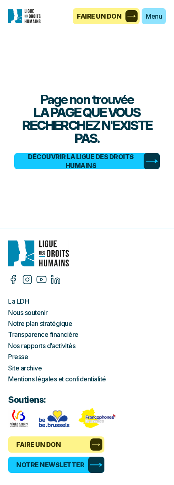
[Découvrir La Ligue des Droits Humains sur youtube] (41, 279)
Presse (18, 357)
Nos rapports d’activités (41, 346)
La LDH (18, 301)
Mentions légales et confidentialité (57, 379)
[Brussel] (53, 418)
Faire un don (99, 16)
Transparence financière (43, 334)
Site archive (25, 368)
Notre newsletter (50, 465)
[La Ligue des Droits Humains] (28, 16)
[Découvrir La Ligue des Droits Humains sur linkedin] (56, 279)
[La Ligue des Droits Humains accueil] (87, 253)
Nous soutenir (28, 312)
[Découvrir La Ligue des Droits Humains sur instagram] (27, 279)
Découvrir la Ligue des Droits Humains (81, 161)
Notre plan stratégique (40, 323)
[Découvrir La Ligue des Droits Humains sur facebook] (13, 279)
